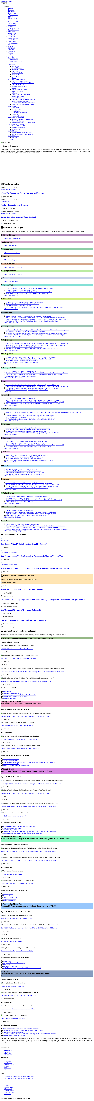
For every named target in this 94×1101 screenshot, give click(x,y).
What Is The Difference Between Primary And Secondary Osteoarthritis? (27, 455)
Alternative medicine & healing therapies (23, 119)
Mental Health (16, 129)
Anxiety (10, 56)
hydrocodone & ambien (10, 966)
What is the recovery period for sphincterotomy (16, 765)
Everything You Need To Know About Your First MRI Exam (18, 995)
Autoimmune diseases (18, 96)
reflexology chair (8, 894)
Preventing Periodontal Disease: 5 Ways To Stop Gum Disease (24, 347)
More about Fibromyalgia (11, 245)
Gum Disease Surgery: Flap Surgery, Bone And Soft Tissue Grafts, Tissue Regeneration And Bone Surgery (37, 343)
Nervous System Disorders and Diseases (23, 103)
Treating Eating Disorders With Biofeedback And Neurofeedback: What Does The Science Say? (34, 500)
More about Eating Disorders (12, 503)
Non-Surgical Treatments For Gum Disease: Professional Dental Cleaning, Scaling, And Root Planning (35, 345)
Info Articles (8, 1063)
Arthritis (10, 53)
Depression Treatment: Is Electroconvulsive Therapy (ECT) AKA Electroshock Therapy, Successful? (35, 445)
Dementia (11, 49)
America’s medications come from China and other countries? (20, 1029)
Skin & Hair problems (18, 84)
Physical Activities (17, 68)
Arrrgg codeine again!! (9, 900)
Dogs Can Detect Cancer (10, 760)
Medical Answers (9, 1064)
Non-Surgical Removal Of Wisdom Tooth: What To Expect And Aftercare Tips (29, 292)
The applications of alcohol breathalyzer (12, 986)
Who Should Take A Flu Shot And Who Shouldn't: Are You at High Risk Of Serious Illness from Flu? (35, 317)
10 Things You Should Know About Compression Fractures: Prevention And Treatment (31, 357)
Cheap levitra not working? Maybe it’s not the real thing (17, 883)
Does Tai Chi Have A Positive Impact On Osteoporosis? (22, 362)
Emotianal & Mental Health (16, 124)
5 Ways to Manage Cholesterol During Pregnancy (20, 510)
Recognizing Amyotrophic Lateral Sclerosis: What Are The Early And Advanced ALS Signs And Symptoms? (37, 386)
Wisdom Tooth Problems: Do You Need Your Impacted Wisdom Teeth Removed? (29, 288)
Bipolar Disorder (13, 21)
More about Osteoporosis (11, 364)
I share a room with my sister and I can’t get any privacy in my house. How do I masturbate (29, 831)
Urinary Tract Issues (17, 91)
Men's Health (15, 107)
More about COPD (10, 476)
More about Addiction (10, 405)
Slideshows (7, 1068)
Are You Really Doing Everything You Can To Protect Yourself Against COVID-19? (30, 419)
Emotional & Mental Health (9, 552)
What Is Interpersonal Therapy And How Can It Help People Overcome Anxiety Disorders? (32, 486)
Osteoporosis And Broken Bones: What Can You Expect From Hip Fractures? (28, 359)
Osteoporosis (12, 41)
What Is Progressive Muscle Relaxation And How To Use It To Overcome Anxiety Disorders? (33, 484)
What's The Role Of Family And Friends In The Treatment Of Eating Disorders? (29, 498)
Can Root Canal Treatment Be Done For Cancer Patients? (22, 304)
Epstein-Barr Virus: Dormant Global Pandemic (18, 217)
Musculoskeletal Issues (18, 98)
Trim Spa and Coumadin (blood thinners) (15, 696)
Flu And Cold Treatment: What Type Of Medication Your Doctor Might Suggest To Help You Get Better (36, 319)
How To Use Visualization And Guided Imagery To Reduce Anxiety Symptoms (29, 483)
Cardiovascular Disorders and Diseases (23, 83)
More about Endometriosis (12, 253)
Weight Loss (15, 76)
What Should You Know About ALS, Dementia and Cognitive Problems (27, 390)
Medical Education (13, 136)
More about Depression (11, 448)
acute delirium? (7, 961)
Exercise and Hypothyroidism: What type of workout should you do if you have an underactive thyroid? (36, 335)
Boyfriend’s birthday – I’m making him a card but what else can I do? (23, 1030)
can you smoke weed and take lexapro (14, 963)
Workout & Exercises (18, 69)
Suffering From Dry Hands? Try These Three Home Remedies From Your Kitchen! (25, 716)
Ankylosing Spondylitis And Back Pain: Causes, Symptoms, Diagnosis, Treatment (30, 460)
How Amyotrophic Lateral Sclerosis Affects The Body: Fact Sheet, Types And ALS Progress (32, 385)
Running (14, 78)
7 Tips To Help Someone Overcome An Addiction (20, 398)
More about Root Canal (11, 309)
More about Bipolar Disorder (12, 238)
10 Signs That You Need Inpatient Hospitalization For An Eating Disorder (27, 496)
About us (7, 1085)
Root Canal (11, 35)
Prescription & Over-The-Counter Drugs (23, 122)
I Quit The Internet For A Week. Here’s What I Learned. (17, 649)
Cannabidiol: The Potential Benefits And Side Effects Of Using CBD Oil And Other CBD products (29, 860)
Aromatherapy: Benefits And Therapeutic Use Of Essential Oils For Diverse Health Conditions (28, 851)
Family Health (12, 106)
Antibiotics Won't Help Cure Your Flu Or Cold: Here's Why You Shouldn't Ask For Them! (32, 321)
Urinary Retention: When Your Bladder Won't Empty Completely (20, 748)
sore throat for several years (11, 759)
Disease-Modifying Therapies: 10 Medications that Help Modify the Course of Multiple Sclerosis (34, 374)
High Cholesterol (13, 59)
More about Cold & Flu (11, 322)
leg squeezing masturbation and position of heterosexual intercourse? (23, 833)
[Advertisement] (47, 168)
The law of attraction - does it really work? (13, 1018)
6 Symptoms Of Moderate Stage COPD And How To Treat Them (25, 472)
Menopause (11, 31)
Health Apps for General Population (22, 134)
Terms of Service (9, 1090)
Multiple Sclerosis (13, 43)
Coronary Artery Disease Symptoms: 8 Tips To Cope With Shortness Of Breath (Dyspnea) (32, 527)
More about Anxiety (10, 489)
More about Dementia (10, 434)
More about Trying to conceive (13, 274)
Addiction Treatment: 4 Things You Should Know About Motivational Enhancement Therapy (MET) (35, 402)
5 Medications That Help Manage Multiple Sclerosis (21, 376)
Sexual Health (16, 111)
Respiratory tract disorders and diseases (23, 104)
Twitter (8, 1052)
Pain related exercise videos (20, 81)
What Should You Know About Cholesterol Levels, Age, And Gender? (26, 515)
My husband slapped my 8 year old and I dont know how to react (22, 968)
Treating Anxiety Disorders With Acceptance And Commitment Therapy (27, 488)
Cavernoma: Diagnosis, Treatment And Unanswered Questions (19, 739)
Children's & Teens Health (19, 112)
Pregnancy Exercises (18, 116)
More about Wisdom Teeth (12, 295)
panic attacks (6, 964)
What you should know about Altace (11, 874)
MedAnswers (14, 15)
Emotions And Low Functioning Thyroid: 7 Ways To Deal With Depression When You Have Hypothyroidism (37, 330)
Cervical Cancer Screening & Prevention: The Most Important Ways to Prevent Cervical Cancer (28, 806)
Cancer (14, 88)
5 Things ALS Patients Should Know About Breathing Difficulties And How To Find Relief (32, 388)
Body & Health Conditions (16, 79)
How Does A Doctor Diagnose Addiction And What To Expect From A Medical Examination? (33, 400)
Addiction (11, 46)
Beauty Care (15, 74)
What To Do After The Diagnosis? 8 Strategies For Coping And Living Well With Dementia (32, 433)
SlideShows (13, 18)
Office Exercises (16, 71)
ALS (9, 44)
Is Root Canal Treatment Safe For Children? (18, 305)
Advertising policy (9, 1092)
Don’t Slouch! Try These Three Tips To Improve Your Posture (19, 658)
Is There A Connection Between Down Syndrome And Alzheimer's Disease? (28, 428)
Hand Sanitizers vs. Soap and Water (16, 417)
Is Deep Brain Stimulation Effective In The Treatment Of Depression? (26, 443)
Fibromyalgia (12, 23)
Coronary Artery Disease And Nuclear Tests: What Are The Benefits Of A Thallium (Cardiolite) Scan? (35, 526)
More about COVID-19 (11, 420)
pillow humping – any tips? (11, 829)
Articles (11, 10)
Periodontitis (11, 40)
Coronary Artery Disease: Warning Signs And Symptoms (22, 524)
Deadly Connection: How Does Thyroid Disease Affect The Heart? (25, 331)
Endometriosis (12, 25)
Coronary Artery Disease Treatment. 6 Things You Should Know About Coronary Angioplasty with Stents (36, 529)
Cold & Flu (11, 36)
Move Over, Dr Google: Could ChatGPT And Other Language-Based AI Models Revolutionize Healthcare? (32, 672)
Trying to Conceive (13, 30)
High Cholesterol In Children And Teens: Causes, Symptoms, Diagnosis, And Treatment (31, 512)
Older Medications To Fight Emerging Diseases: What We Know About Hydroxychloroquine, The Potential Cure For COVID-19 (43, 412)
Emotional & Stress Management (21, 126)
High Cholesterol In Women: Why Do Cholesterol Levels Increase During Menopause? (31, 513)
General (10, 139)
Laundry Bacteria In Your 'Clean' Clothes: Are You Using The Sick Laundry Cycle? (30, 415)
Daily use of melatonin (9, 899)
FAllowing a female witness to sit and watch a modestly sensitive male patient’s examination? (30, 1034)
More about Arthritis (10, 462)
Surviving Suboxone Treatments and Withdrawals (18, 1078)
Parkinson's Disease (14, 28)
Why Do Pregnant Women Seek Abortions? (13, 816)
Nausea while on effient (10, 897)
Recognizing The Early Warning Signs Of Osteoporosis (22, 360)
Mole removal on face (9, 698)
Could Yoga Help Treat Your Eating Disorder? (19, 501)
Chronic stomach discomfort (11, 764)
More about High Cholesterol (12, 517)
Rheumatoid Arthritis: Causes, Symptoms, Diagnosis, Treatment (24, 457)
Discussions (13, 11)
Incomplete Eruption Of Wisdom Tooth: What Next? (21, 290)
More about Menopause (11, 281)
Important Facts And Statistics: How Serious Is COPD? (22, 469)
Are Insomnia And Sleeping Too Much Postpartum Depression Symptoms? (27, 441)
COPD (10, 54)
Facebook (9, 1050)
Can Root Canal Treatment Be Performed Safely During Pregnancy (25, 302)
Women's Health (16, 109)
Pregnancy (15, 114)
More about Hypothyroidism (12, 336)
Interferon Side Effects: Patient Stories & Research (19, 1077)
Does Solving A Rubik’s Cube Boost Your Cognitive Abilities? (24, 544)
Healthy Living (16, 66)
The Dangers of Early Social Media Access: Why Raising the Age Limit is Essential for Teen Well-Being (31, 784)
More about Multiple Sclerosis (13, 378)
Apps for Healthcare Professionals (21, 132)
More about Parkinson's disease (13, 267)
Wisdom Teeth (12, 33)
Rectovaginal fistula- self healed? (12, 828)
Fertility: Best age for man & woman (14, 205)
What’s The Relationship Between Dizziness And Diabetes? (23, 193)
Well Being (11, 64)
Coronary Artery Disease (15, 61)
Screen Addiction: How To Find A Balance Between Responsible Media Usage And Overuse (35, 568)
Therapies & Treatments (15, 117)
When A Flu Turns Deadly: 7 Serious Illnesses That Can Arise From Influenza (28, 316)
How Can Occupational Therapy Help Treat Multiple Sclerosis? (24, 371)
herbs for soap (7, 691)
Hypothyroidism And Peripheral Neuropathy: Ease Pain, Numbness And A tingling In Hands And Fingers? (37, 333)
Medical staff (8, 1089)
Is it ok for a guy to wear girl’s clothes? (14, 1035)
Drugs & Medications (18, 121)
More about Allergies (10, 260)
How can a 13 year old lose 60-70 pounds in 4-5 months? (19, 695)
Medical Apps (12, 131)
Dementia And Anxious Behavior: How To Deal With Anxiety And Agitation (28, 429)
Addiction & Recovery (18, 127)
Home (11, 8)
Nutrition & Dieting (17, 73)
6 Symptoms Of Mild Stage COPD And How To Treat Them (23, 471)
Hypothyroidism (13, 38)
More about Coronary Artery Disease (15, 531)
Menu (4, 3)
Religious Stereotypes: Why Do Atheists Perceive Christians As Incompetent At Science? (26, 681)
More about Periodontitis (11, 350)
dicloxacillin (6, 895)
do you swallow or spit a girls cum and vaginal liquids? (19, 826)
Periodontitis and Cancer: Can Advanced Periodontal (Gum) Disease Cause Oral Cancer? (32, 348)
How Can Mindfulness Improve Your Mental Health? (16, 918)
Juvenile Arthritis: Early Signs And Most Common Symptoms (23, 458)
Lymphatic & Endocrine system (21, 94)
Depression (11, 51)
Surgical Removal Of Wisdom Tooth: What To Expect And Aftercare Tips (27, 293)
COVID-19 (11, 48)
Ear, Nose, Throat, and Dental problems (23, 99)
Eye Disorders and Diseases (20, 101)
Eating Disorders (13, 58)
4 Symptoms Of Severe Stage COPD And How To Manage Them (25, 474)
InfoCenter (13, 13)
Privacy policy (8, 1087)
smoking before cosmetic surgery (12, 693)
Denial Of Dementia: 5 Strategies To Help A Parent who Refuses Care (26, 431)
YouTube (9, 1054)
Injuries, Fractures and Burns (20, 89)
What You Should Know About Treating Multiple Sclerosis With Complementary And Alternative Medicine (37, 373)
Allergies (10, 26)
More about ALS (9, 391)
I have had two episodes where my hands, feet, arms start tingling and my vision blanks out (29, 762)
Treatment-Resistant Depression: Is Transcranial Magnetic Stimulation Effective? (29, 446)
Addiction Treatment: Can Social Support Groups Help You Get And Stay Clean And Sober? (33, 403)
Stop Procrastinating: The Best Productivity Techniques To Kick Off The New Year (32, 556)
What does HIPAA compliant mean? (13, 1032)
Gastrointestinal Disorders (19, 86)
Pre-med (14, 137)
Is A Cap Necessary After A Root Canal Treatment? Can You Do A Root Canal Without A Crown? (34, 307)
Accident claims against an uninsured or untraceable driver (18, 1009)
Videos (12, 16)
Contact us (7, 1094)
